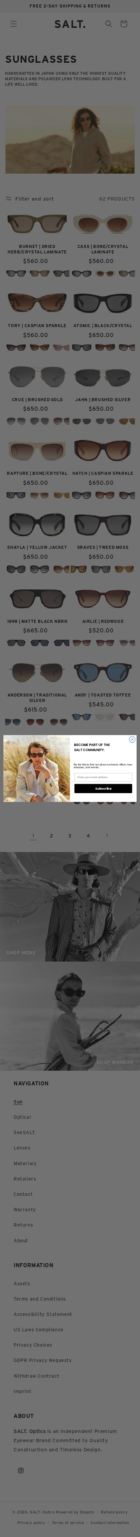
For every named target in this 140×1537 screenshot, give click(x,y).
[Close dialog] (132, 739)
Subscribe (103, 788)
